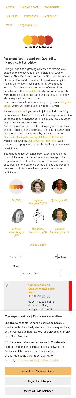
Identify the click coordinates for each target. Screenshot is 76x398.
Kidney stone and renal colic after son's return (41, 288)
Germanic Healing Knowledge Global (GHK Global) (33, 137)
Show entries (38, 257)
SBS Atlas (11, 16)
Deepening (49, 16)
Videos (10, 7)
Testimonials (51, 7)
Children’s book (29, 7)
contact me (18, 111)
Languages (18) (28, 25)
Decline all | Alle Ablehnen (38, 391)
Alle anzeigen (38, 244)
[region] (38, 354)
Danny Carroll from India (42, 140)
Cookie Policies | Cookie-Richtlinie (39, 360)
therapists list (32, 91)
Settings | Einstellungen (38, 381)
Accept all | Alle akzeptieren (38, 371)
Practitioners (31, 16)
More (9, 25)
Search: (17, 266)
